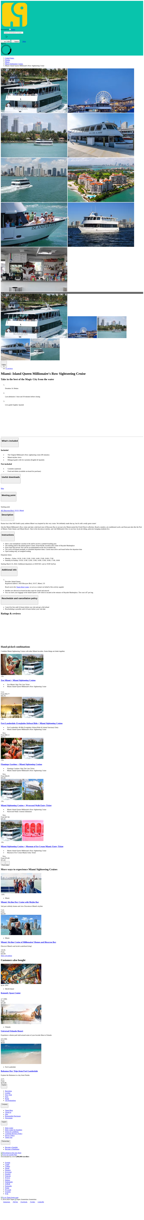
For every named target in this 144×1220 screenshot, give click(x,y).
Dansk (7, 1168)
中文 (6, 1194)
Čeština (7, 1166)
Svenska (8, 1192)
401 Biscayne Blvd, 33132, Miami (12, 510)
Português (8, 1186)
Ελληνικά (8, 1172)
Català (7, 1164)
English (7, 1162)
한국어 (7, 1178)
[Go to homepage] (12, 30)
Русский (8, 1190)
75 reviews (9, 368)
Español (7, 1174)
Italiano (7, 1180)
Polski (7, 1188)
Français (8, 1176)
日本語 (7, 1184)
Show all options (6, 956)
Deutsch (8, 1170)
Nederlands (9, 1182)
